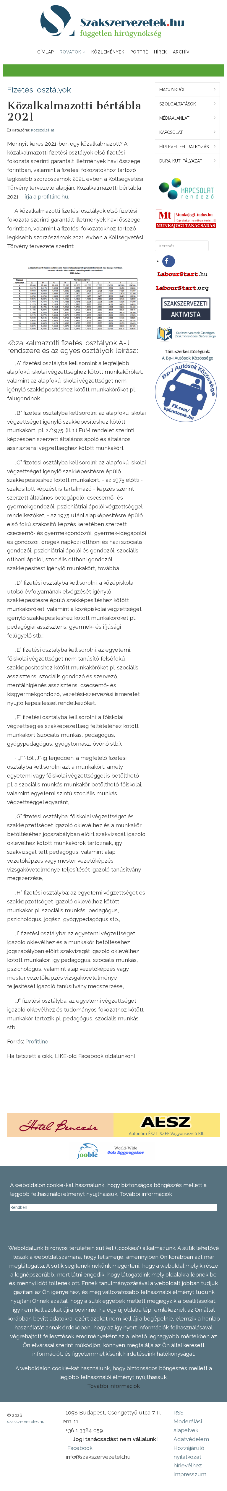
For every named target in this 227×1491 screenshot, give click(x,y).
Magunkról (172, 89)
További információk (113, 1386)
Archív (181, 52)
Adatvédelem (191, 1439)
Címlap (45, 52)
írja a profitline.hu (46, 196)
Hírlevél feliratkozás (184, 146)
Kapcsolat (171, 132)
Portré (139, 52)
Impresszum (190, 1474)
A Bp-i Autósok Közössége (187, 358)
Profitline (36, 1041)
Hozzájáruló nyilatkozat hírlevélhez (189, 1457)
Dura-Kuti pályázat (180, 161)
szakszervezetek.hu (25, 1421)
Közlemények (107, 52)
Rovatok (70, 52)
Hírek (160, 52)
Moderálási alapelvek (188, 1425)
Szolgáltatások (177, 104)
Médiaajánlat (174, 118)
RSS (179, 1412)
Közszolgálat (42, 130)
